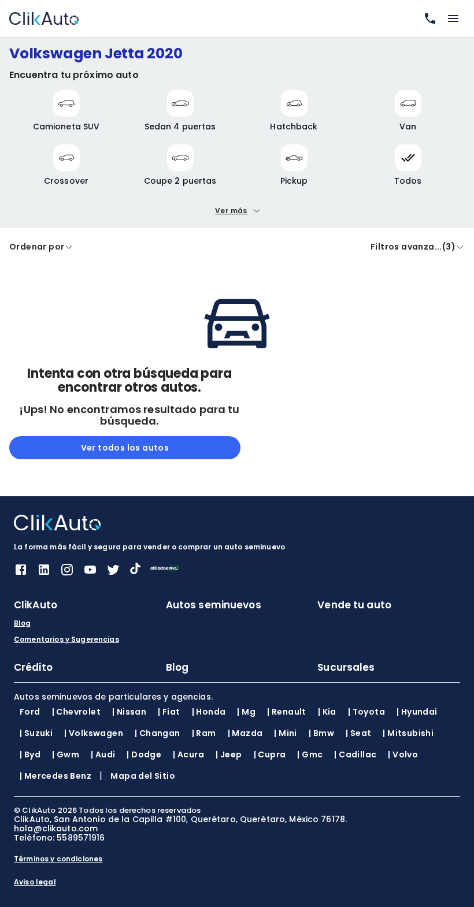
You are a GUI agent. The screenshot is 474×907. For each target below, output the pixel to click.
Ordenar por (36, 246)
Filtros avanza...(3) (413, 246)
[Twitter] (113, 573)
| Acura (188, 754)
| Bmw (321, 733)
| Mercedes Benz (55, 776)
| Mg (246, 712)
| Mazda (245, 733)
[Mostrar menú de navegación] (453, 18)
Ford (30, 712)
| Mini (285, 733)
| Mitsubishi (408, 733)
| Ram (204, 733)
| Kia (327, 712)
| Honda (209, 712)
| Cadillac (355, 754)
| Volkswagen (93, 733)
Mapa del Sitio (142, 776)
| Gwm (65, 754)
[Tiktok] (135, 571)
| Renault (286, 712)
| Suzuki (36, 733)
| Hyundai (417, 712)
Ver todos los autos (125, 448)
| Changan (157, 733)
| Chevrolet (76, 712)
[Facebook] (21, 573)
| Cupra (270, 754)
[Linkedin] (44, 573)
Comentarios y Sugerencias (66, 639)
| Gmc (310, 754)
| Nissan (129, 712)
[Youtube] (90, 573)
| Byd (30, 754)
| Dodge (144, 754)
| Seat (358, 733)
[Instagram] (67, 573)
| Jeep (229, 754)
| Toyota (366, 712)
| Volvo (403, 754)
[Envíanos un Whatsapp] (428, 18)
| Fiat (169, 712)
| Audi (103, 754)
